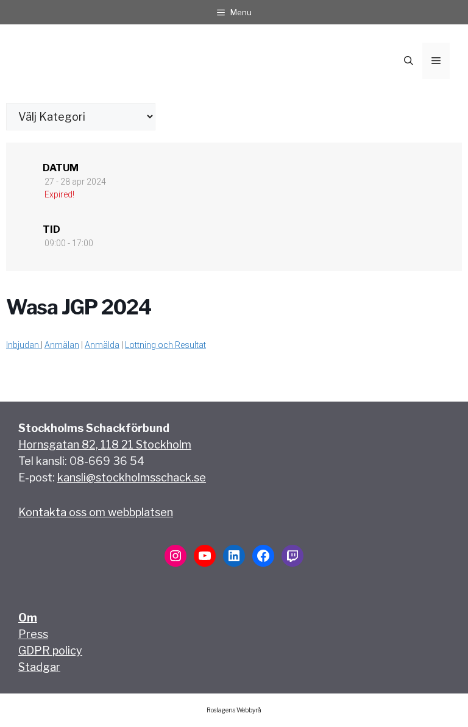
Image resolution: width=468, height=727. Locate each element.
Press (33, 634)
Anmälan (61, 345)
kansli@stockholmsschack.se (131, 477)
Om (27, 617)
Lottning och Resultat (165, 345)
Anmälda (102, 345)
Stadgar (39, 667)
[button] (408, 61)
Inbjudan (23, 345)
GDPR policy (50, 650)
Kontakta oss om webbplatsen (95, 512)
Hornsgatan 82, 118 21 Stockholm (104, 444)
